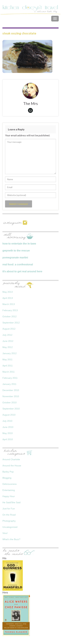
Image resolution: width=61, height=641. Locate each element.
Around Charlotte (11, 459)
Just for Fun (8, 508)
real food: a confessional (17, 264)
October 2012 (9, 316)
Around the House (11, 465)
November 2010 (10, 396)
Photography (9, 521)
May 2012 (7, 347)
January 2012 (9, 353)
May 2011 (7, 359)
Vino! (5, 533)
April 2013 (7, 298)
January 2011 (9, 384)
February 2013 (10, 310)
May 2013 (7, 292)
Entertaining (8, 490)
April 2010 (7, 439)
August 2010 (8, 414)
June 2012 (7, 341)
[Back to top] (54, 634)
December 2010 (10, 390)
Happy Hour (8, 496)
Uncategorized (9, 527)
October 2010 (9, 402)
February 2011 (10, 378)
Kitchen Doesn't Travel (17, 18)
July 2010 (7, 421)
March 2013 (8, 304)
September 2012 (11, 322)
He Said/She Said (11, 502)
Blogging (6, 478)
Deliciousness (9, 484)
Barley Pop (8, 471)
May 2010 (7, 433)
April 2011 (7, 365)
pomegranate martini (15, 257)
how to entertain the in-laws (19, 243)
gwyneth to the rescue (16, 250)
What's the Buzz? (11, 539)
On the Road (9, 514)
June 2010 (7, 427)
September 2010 (11, 408)
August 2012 (8, 328)
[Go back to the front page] (30, 10)
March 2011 (8, 371)
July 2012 (7, 335)
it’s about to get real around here (22, 271)
